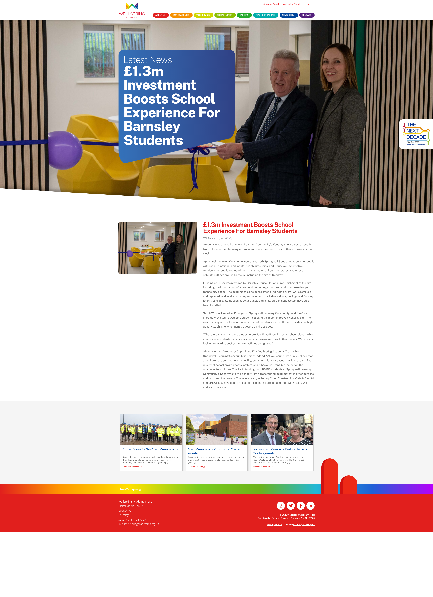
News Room (288, 15)
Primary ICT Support (304, 524)
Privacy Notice (274, 524)
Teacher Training (265, 15)
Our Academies (181, 15)
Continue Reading (131, 467)
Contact (306, 15)
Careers (244, 15)
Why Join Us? (203, 15)
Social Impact (224, 15)
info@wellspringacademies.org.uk (138, 524)
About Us (160, 15)
